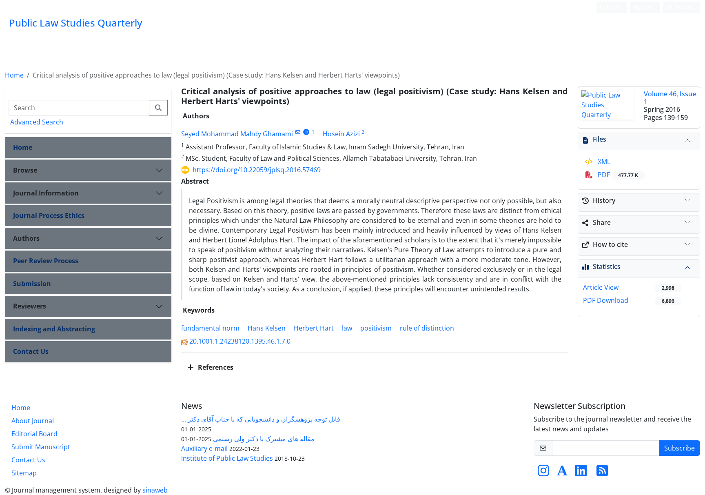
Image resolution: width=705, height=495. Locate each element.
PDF (617, 174)
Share (602, 222)
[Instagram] (543, 472)
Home (14, 75)
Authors (26, 238)
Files (599, 139)
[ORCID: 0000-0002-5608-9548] (306, 132)
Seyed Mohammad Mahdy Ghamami (237, 133)
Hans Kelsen (267, 328)
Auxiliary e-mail (204, 448)
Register (643, 7)
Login (612, 7)
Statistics (607, 266)
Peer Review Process (45, 260)
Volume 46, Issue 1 (670, 97)
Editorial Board (34, 433)
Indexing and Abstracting (54, 328)
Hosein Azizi (341, 133)
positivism (376, 328)
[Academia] (562, 472)
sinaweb (155, 490)
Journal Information (46, 193)
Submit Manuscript (40, 446)
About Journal (32, 420)
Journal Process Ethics (48, 215)
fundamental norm (210, 328)
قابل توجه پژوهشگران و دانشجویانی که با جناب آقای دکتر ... (260, 419)
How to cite (610, 244)
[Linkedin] (581, 472)
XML (603, 161)
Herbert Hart (314, 328)
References (214, 367)
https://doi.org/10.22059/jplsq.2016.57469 (257, 169)
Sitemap (24, 472)
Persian (684, 7)
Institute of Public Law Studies (227, 458)
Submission (32, 283)
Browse (25, 170)
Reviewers (29, 306)
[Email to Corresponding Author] (298, 132)
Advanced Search (36, 122)
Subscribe (679, 448)
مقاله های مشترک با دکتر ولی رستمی (264, 438)
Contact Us (31, 351)
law (347, 328)
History (604, 200)
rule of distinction (427, 328)
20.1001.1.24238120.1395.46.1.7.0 (239, 341)
